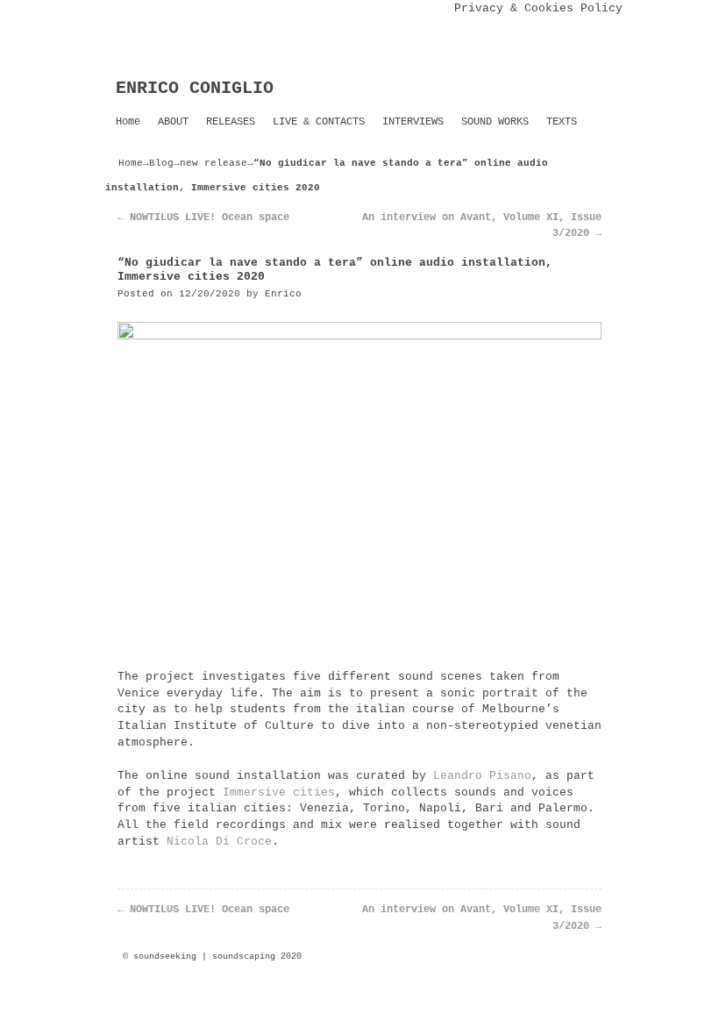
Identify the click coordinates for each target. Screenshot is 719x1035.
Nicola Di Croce (219, 841)
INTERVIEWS (413, 122)
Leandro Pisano (482, 775)
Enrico (283, 294)
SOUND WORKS (495, 122)
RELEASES (230, 122)
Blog (161, 163)
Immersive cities (279, 792)
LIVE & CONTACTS (319, 122)
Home (128, 122)
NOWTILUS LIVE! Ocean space (203, 217)
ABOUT (173, 122)
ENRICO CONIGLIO (195, 88)
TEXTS (561, 122)
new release (213, 163)
